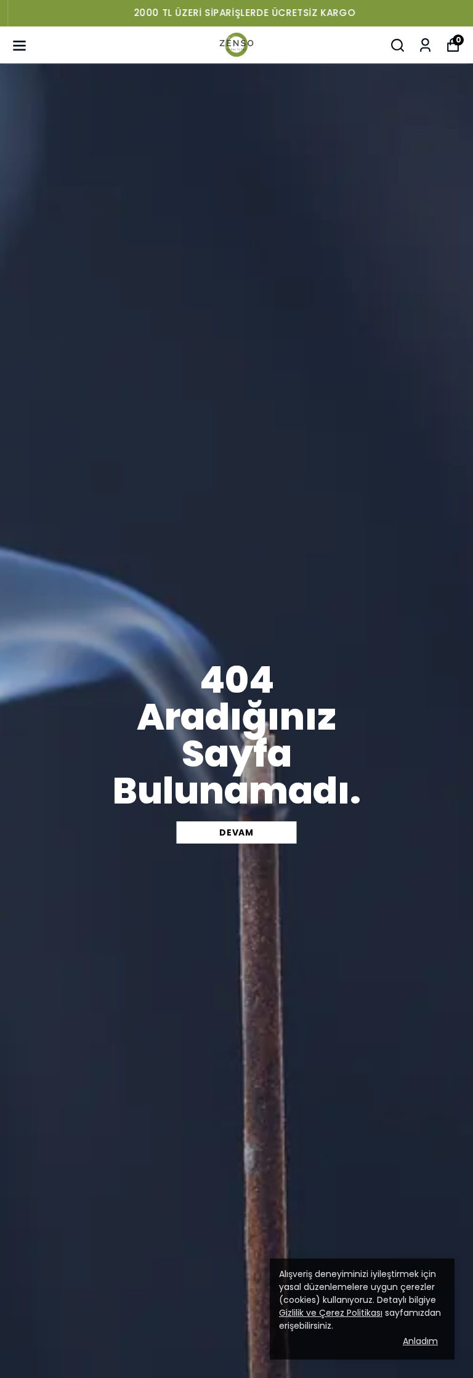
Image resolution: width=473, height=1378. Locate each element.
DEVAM (236, 832)
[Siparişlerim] (425, 45)
